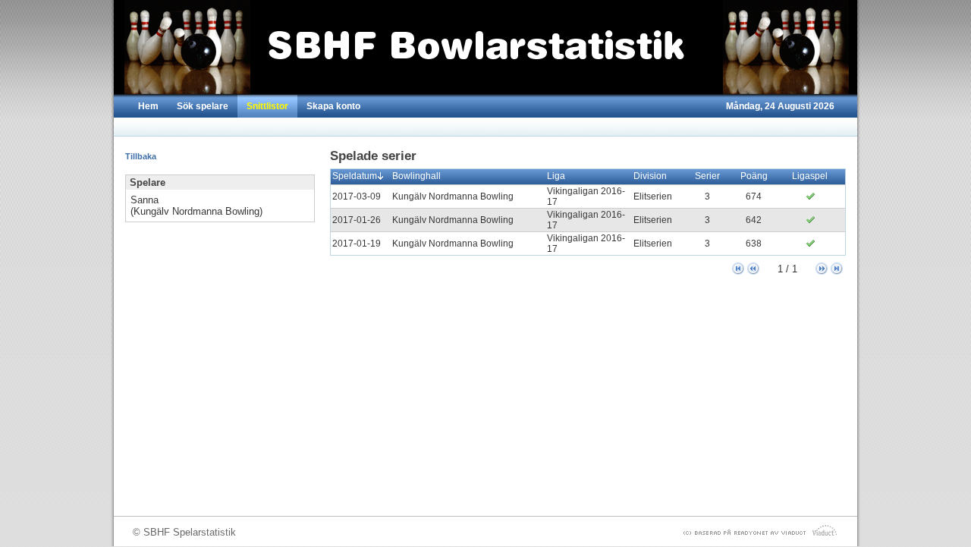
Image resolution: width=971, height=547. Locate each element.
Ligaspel (810, 176)
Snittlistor (267, 106)
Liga (556, 176)
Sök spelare (202, 106)
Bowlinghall (416, 176)
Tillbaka (140, 156)
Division (650, 176)
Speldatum (354, 176)
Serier (707, 176)
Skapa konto (333, 106)
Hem (148, 106)
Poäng (754, 176)
